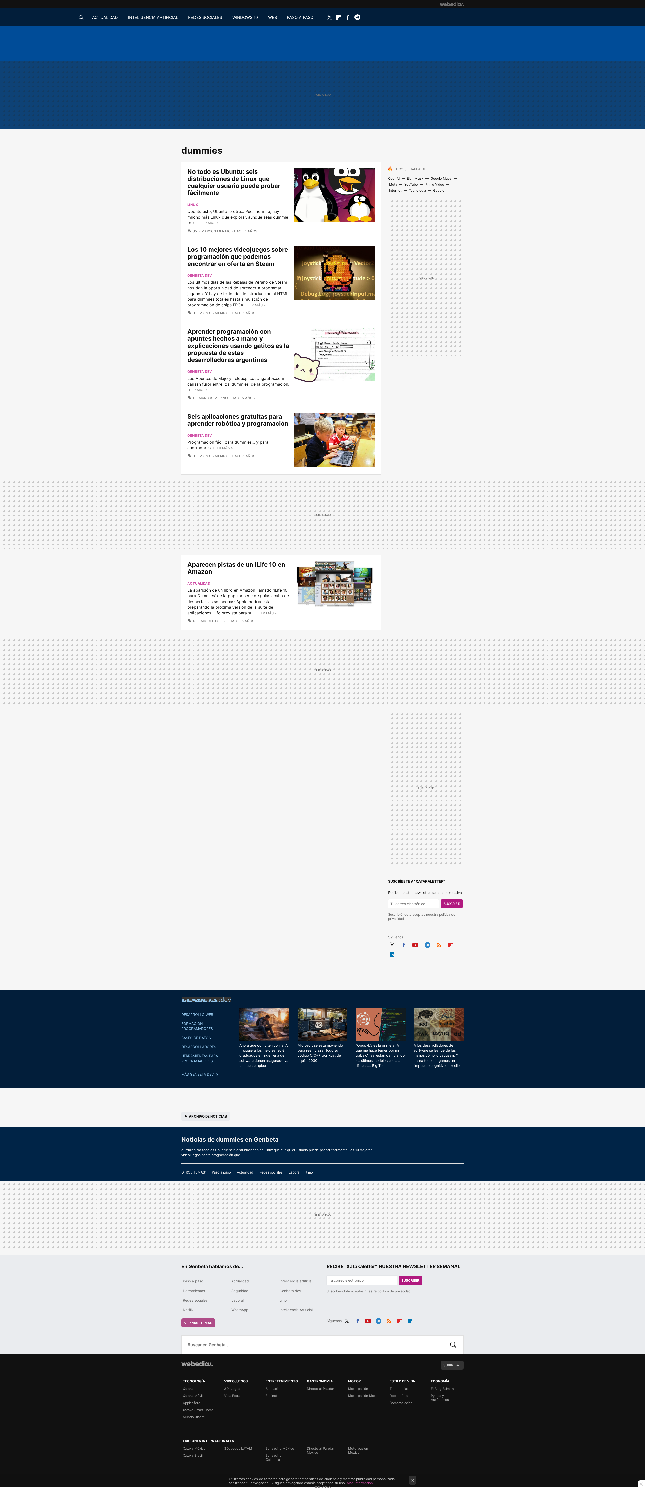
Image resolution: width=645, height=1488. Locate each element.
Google (438, 190)
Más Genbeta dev (197, 1074)
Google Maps (441, 178)
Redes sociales (271, 1172)
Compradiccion (401, 1403)
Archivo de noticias (208, 1116)
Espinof (271, 1396)
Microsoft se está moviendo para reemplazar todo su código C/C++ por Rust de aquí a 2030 (320, 1053)
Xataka (188, 1389)
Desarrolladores (198, 1047)
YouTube (411, 184)
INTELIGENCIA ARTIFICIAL (153, 17)
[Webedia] (452, 4)
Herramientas (194, 1291)
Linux (192, 205)
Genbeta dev (199, 275)
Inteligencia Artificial (296, 1310)
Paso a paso (221, 1172)
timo (309, 1172)
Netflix (188, 1310)
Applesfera (191, 1403)
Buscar (453, 1344)
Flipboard (339, 17)
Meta (393, 184)
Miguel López (213, 621)
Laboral (294, 1172)
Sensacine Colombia (274, 1457)
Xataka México (194, 1448)
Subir (448, 1365)
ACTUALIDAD (105, 17)
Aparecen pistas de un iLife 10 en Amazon (236, 568)
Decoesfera (399, 1396)
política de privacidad (394, 1291)
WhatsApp (239, 1310)
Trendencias (399, 1389)
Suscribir (452, 904)
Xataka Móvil (193, 1396)
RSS (439, 944)
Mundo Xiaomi (194, 1417)
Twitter (329, 17)
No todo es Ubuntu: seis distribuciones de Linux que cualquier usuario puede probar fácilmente (233, 182)
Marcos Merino (216, 231)
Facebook (348, 17)
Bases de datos (196, 1038)
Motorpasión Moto (362, 1396)
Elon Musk (415, 178)
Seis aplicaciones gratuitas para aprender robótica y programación (237, 420)
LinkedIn (392, 954)
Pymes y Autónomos (440, 1398)
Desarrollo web (197, 1014)
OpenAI (394, 178)
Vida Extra (232, 1396)
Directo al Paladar (320, 1389)
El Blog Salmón (442, 1389)
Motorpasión (358, 1389)
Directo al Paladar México (320, 1450)
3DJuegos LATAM (238, 1448)
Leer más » (208, 223)
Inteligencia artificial (296, 1281)
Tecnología (417, 190)
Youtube (415, 944)
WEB (272, 17)
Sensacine (274, 1389)
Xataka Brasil (193, 1455)
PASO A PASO (300, 17)
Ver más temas (198, 1323)
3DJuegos (232, 1389)
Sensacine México (280, 1448)
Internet (395, 190)
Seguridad (239, 1291)
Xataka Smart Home (198, 1410)
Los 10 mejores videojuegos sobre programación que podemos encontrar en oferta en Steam (237, 256)
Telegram (357, 17)
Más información (360, 1483)
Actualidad (198, 583)
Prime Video (434, 184)
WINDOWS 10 (245, 17)
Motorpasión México (358, 1450)
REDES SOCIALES (205, 17)
